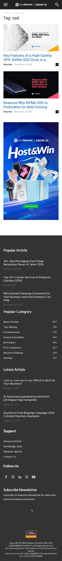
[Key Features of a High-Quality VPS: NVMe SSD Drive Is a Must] (31, 37)
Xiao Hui (7, 64)
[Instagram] (13, 477)
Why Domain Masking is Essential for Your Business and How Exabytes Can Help (27, 296)
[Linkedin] (19, 477)
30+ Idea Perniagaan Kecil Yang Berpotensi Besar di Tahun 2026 (23, 262)
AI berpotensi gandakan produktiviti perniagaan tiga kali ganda (26, 398)
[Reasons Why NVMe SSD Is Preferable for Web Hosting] (31, 84)
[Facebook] (6, 477)
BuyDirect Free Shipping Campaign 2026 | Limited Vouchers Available (29, 414)
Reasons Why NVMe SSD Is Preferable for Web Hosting (25, 105)
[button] (5, 4)
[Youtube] (33, 477)
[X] (26, 477)
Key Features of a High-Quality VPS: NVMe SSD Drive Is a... (27, 57)
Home (6, 12)
